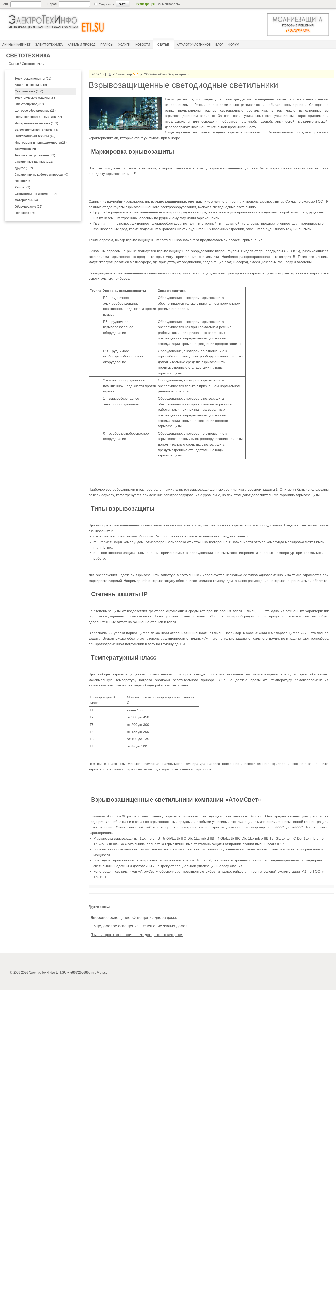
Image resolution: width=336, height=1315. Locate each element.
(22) (36, 193)
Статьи (14, 63)
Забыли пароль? (168, 4)
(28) (41, 142)
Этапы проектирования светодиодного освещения (137, 935)
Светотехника (32, 63)
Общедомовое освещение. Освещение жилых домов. (140, 926)
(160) (29, 91)
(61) (33, 78)
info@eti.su (99, 972)
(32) (35, 155)
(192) (24, 168)
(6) (23, 181)
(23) (35, 110)
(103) (36, 123)
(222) (34, 161)
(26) (25, 213)
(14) (26, 200)
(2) (22, 187)
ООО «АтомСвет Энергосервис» (166, 74)
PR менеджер (122, 74)
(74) (36, 129)
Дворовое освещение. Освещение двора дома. (134, 917)
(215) (31, 85)
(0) (41, 174)
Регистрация (145, 4)
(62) (38, 117)
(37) (29, 104)
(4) (27, 149)
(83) (35, 97)
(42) (35, 136)
